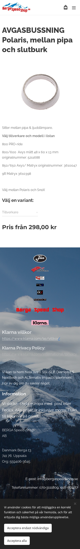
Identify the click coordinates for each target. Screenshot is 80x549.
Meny (74, 7)
